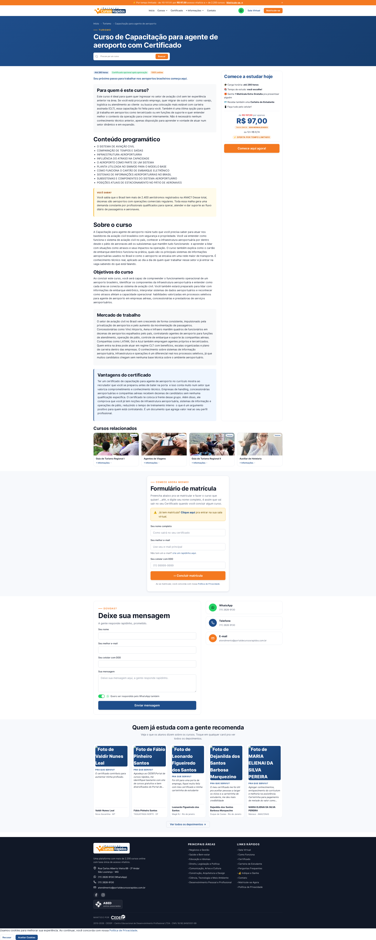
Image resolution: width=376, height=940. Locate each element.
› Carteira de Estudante (249, 863)
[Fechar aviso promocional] (282, 2)
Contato (211, 10)
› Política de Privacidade (250, 887)
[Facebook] (96, 895)
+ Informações (193, 10)
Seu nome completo (161, 526)
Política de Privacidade (209, 584)
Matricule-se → (234, 2)
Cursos (161, 10)
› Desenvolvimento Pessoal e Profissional (210, 882)
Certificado (177, 10)
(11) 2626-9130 (106, 882)
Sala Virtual (254, 10)
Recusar (6, 937)
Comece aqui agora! (252, 148)
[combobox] (126, 56)
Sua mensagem (106, 671)
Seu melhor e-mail (160, 540)
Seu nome (103, 629)
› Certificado (243, 859)
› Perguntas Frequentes (249, 868)
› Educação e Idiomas (199, 859)
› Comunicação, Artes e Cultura (204, 868)
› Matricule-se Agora (248, 882)
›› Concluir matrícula (188, 575)
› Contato (242, 877)
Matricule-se (273, 10)
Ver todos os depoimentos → (188, 824)
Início (152, 10)
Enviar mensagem (147, 705)
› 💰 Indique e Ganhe (248, 873)
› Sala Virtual (244, 849)
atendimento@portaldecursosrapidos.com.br (121, 887)
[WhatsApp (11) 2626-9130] (241, 10)
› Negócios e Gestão (198, 849)
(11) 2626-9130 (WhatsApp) (112, 877)
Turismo (107, 23)
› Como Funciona (246, 854)
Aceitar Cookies (26, 937)
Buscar (162, 56)
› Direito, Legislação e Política (204, 863)
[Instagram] (103, 895)
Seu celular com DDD (162, 559)
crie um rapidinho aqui (184, 553)
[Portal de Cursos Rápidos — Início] (109, 10)
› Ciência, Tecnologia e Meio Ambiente (208, 877)
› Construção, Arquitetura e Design (206, 873)
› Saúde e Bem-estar (199, 854)
